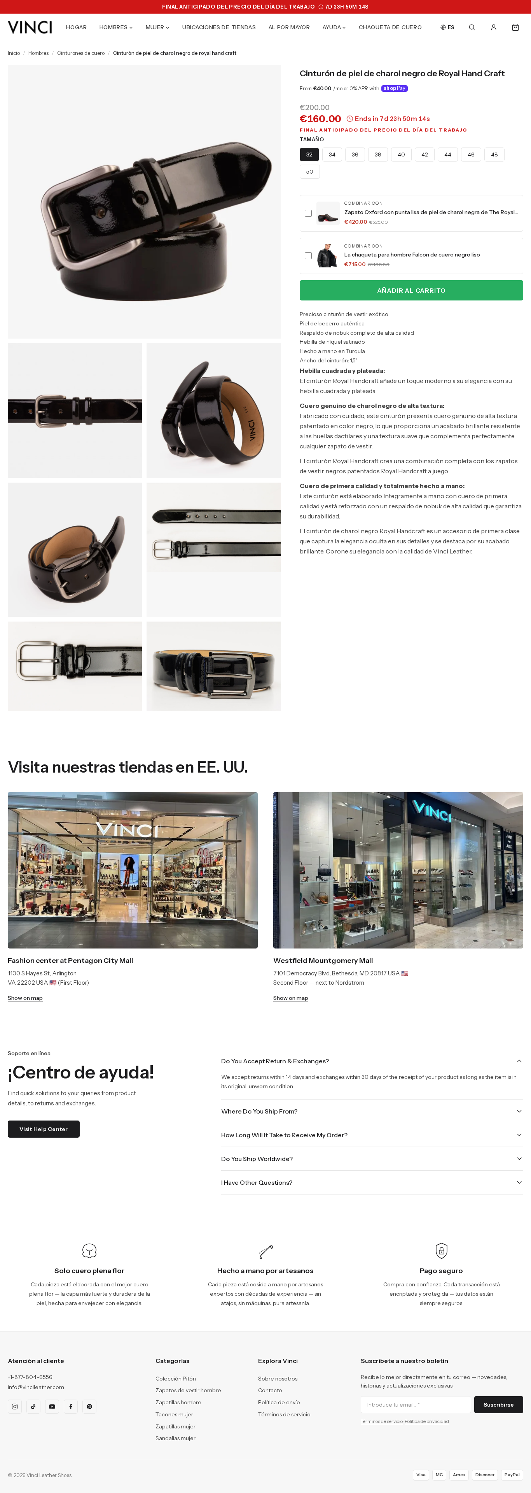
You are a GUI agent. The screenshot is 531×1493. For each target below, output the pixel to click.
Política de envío (279, 1402)
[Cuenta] (493, 27)
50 (309, 171)
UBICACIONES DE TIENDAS (219, 27)
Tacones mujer (174, 1414)
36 (355, 154)
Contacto (270, 1390)
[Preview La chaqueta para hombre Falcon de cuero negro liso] (328, 255)
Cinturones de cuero (81, 53)
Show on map (25, 997)
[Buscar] (472, 27)
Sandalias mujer (175, 1438)
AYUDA (332, 27)
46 (471, 154)
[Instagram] (15, 1407)
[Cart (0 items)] (515, 27)
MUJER (155, 27)
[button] (411, 213)
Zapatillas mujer (175, 1426)
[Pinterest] (89, 1407)
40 (401, 154)
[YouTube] (52, 1407)
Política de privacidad (427, 1421)
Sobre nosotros (277, 1378)
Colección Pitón (175, 1378)
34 (332, 154)
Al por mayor (289, 27)
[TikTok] (33, 1407)
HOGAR (76, 27)
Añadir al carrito (411, 290)
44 (447, 154)
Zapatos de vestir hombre (188, 1390)
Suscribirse (499, 1404)
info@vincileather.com (36, 1387)
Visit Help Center (43, 1129)
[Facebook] (71, 1407)
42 (424, 154)
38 (378, 154)
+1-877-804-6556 (30, 1377)
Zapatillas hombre (178, 1402)
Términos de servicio (284, 1414)
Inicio (14, 53)
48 (494, 154)
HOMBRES (114, 27)
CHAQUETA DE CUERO (390, 27)
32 (309, 154)
